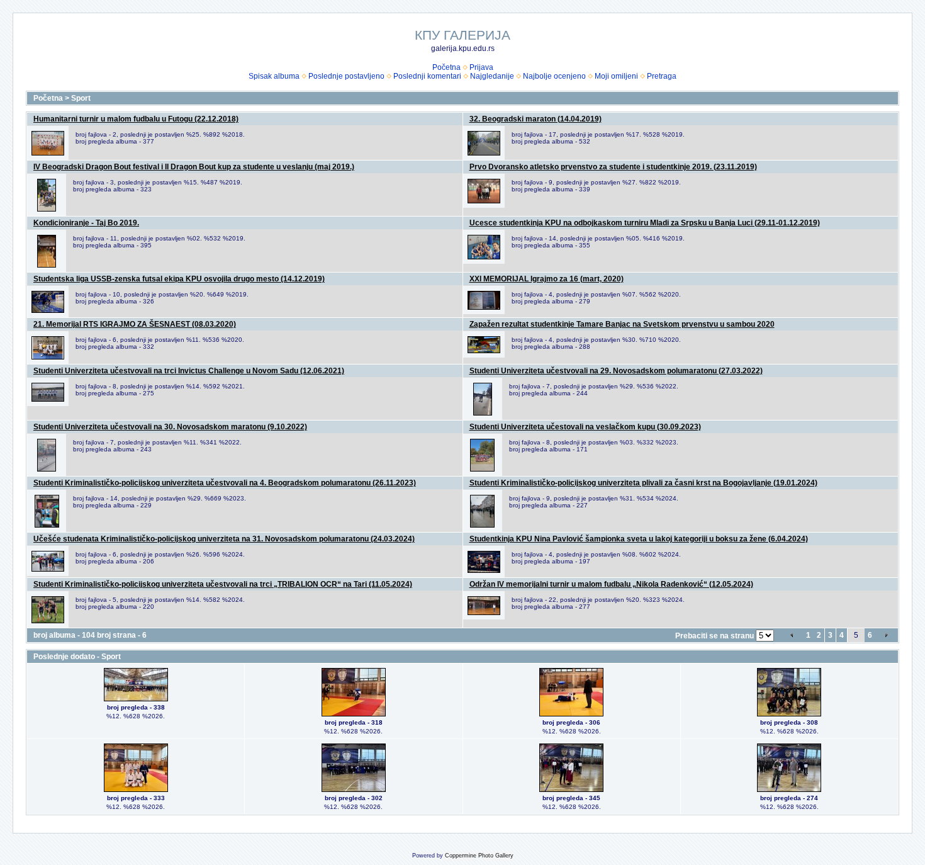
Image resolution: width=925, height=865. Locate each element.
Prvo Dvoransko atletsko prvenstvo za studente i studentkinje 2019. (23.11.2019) (613, 166)
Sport (81, 98)
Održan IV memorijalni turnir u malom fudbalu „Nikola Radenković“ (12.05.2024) (611, 584)
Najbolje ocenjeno (554, 76)
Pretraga (661, 76)
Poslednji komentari (427, 76)
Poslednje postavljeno (346, 76)
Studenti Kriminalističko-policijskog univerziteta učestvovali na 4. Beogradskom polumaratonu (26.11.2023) (224, 482)
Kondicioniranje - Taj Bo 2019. (86, 222)
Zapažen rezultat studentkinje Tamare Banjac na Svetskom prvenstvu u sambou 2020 (622, 324)
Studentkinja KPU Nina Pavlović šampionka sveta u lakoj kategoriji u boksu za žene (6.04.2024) (638, 538)
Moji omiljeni (616, 76)
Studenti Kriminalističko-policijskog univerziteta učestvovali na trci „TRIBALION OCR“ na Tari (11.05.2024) (222, 584)
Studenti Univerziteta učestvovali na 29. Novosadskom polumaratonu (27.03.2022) (616, 370)
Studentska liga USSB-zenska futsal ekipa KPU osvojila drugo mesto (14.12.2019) (179, 278)
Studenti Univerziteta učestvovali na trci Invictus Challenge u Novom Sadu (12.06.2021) (188, 370)
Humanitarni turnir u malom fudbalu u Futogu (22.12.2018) (135, 119)
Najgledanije (492, 76)
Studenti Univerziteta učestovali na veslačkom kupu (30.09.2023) (585, 426)
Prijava (481, 67)
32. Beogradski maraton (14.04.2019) (535, 119)
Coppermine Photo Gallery (479, 855)
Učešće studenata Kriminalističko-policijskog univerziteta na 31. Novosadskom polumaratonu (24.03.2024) (224, 538)
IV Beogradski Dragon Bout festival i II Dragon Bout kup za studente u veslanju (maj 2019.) (193, 166)
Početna (446, 67)
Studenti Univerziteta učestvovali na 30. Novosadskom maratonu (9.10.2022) (170, 426)
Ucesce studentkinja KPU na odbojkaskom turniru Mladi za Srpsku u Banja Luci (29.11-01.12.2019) (644, 222)
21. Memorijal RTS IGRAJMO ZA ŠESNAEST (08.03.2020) (134, 324)
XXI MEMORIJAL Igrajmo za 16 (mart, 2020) (546, 278)
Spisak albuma (274, 76)
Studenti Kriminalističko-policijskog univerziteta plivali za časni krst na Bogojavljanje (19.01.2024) (643, 482)
